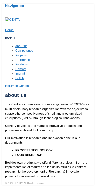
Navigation (14, 6)
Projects (21, 55)
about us (21, 46)
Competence (24, 50)
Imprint (20, 73)
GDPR (19, 78)
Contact (20, 69)
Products (21, 64)
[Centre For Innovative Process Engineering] (12, 19)
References (23, 60)
